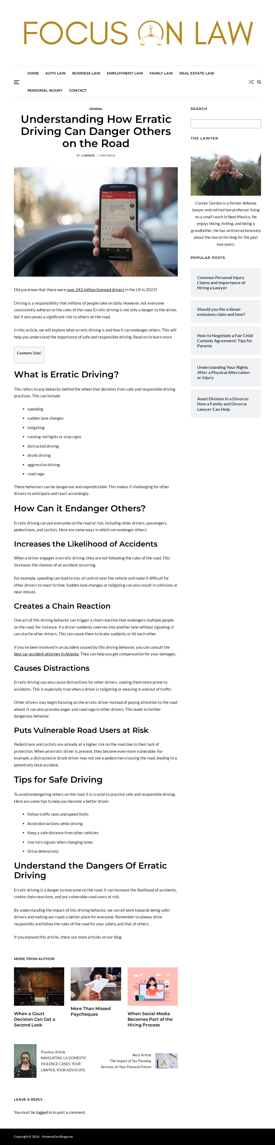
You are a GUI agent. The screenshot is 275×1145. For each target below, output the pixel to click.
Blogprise (66, 1137)
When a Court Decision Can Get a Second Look (34, 1019)
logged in (44, 1112)
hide (37, 353)
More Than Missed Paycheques (91, 1011)
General (96, 108)
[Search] (259, 82)
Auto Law (55, 73)
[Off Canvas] (16, 82)
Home (33, 73)
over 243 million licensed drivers (95, 289)
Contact (78, 90)
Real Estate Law (196, 73)
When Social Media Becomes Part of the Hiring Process (150, 1019)
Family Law (161, 73)
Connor (88, 155)
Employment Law (125, 73)
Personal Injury (45, 90)
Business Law (86, 73)
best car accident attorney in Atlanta (46, 653)
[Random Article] (251, 82)
